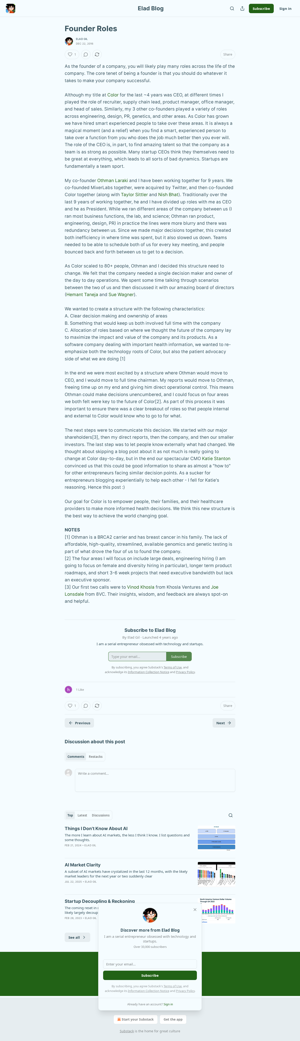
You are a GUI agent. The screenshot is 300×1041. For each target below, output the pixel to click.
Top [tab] (70, 815)
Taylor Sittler (134, 194)
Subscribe (261, 8)
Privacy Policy (185, 991)
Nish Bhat (168, 194)
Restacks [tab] (95, 757)
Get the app (173, 1019)
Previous (82, 723)
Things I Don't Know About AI (96, 828)
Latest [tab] (82, 815)
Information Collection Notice (148, 991)
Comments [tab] (76, 757)
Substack (127, 1031)
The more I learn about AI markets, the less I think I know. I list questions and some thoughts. (127, 837)
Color (113, 95)
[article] (150, 840)
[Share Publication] (242, 8)
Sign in (285, 8)
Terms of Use (173, 986)
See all (74, 937)
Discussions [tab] (100, 815)
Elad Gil (82, 39)
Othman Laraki (112, 180)
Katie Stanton (216, 458)
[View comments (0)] (85, 54)
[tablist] (85, 756)
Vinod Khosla (140, 587)
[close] (195, 909)
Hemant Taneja (82, 294)
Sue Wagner (121, 294)
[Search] (232, 8)
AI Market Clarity (83, 865)
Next (220, 723)
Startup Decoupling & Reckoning (100, 901)
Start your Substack (138, 1019)
